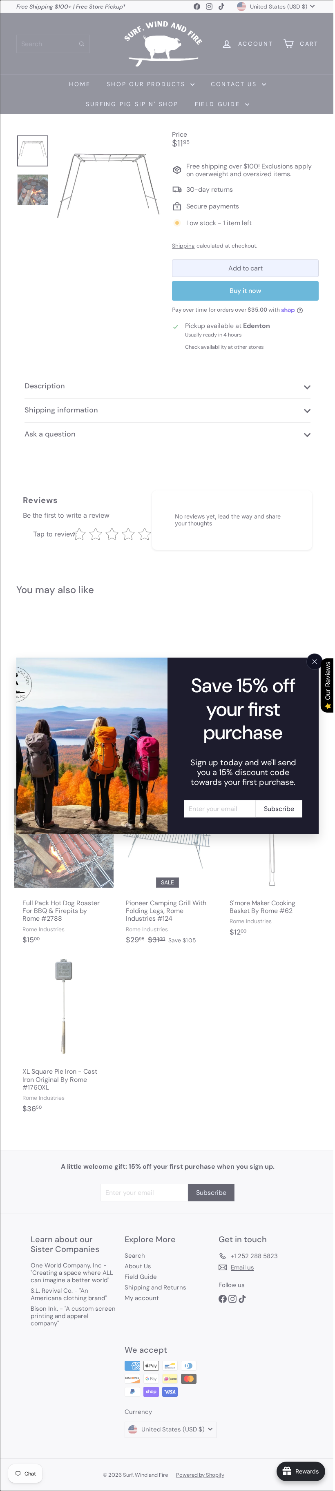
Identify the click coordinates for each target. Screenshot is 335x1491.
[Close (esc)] (308, 662)
